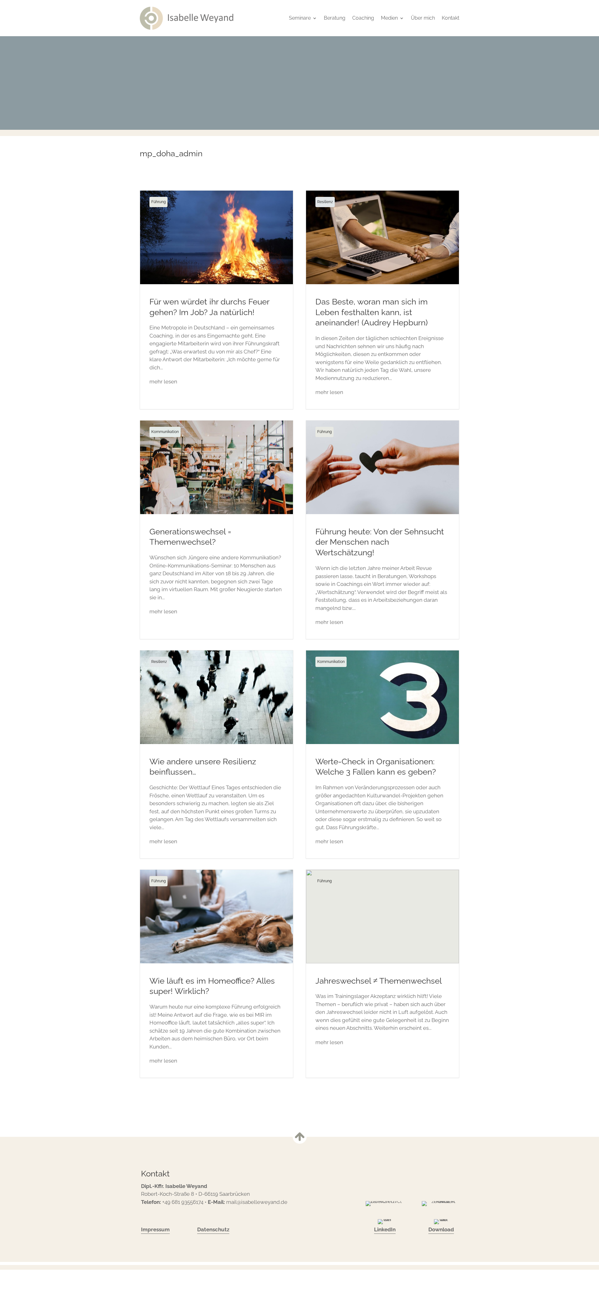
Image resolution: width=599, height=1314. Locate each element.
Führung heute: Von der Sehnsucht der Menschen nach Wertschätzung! (382, 530)
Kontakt (450, 18)
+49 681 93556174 (182, 1202)
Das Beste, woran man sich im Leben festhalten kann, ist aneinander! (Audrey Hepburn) (382, 300)
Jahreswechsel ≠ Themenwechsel (382, 974)
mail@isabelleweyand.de (256, 1202)
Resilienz (325, 202)
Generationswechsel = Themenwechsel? (216, 530)
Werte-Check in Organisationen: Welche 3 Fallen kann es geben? (382, 754)
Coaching (363, 18)
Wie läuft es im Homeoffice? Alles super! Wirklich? (216, 974)
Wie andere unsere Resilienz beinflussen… (216, 754)
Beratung (334, 18)
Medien (389, 18)
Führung (158, 202)
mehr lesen (163, 381)
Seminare (300, 18)
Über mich (423, 18)
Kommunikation (165, 432)
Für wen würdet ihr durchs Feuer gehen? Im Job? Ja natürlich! (216, 300)
